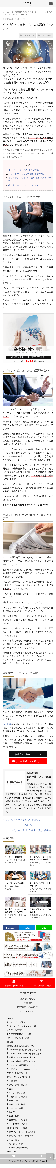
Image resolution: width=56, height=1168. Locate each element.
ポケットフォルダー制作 (18, 1038)
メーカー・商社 (16, 1108)
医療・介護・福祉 (17, 1104)
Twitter (27, 928)
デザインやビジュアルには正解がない (26, 174)
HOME (10, 1018)
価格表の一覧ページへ (26, 754)
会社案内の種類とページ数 (19, 1034)
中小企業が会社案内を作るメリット (25, 1049)
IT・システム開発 (17, 1093)
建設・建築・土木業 (18, 1085)
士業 (11, 1089)
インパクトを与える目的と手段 (23, 169)
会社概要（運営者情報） (18, 1147)
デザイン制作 (46, 35)
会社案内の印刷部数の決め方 (22, 1057)
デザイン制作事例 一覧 (17, 1073)
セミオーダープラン (16, 1022)
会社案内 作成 (28, 35)
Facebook (10, 928)
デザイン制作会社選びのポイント (24, 1061)
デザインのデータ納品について (23, 1069)
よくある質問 (13, 1139)
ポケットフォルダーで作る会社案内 (25, 1053)
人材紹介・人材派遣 (18, 1096)
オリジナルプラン (15, 1030)
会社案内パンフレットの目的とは (24, 185)
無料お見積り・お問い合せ (29, 761)
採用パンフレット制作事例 (21, 1136)
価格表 (10, 1042)
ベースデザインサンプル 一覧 (22, 1026)
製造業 (12, 1112)
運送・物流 (14, 1116)
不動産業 (13, 1081)
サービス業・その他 (18, 1124)
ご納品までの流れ (15, 1143)
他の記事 (7, 724)
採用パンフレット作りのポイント (24, 1132)
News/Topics (12, 1151)
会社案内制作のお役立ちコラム (21, 1046)
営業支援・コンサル (18, 1120)
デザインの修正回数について (22, 1065)
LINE (44, 928)
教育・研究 (14, 1100)
